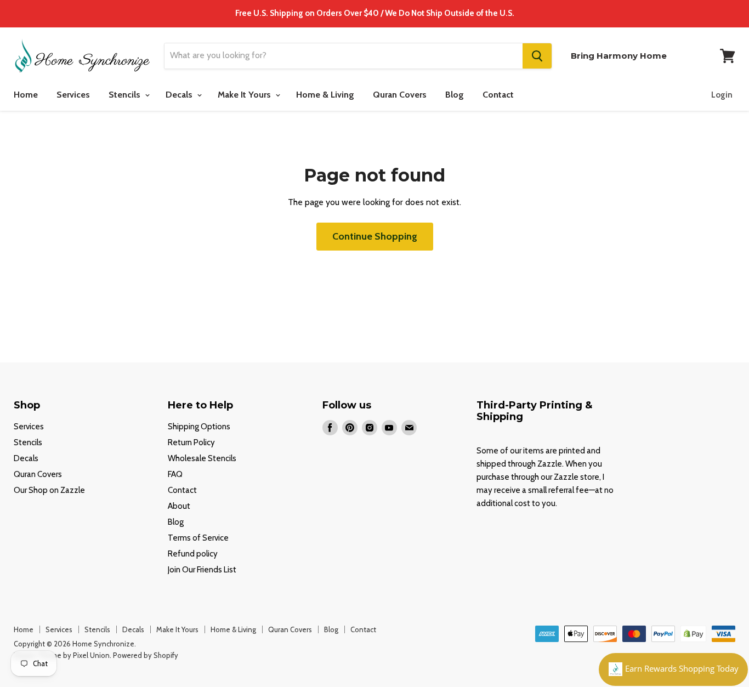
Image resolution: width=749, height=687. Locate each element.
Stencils (126, 94)
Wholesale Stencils (202, 458)
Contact (498, 94)
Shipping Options (199, 426)
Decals (180, 94)
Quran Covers (400, 94)
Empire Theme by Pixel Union (62, 655)
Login (722, 95)
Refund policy (193, 554)
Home (26, 94)
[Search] (537, 56)
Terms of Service (198, 538)
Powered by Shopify (145, 655)
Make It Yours (245, 94)
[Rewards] (673, 669)
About (179, 506)
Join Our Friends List (202, 570)
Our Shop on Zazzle (49, 490)
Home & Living (325, 94)
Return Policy (191, 442)
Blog (454, 94)
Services (73, 94)
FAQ (175, 474)
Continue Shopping (374, 236)
